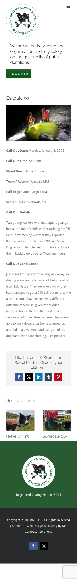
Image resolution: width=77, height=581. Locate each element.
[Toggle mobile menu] (69, 6)
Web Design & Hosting (42, 526)
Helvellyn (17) (17, 436)
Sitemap (17, 526)
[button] (9, 424)
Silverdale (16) (55, 436)
